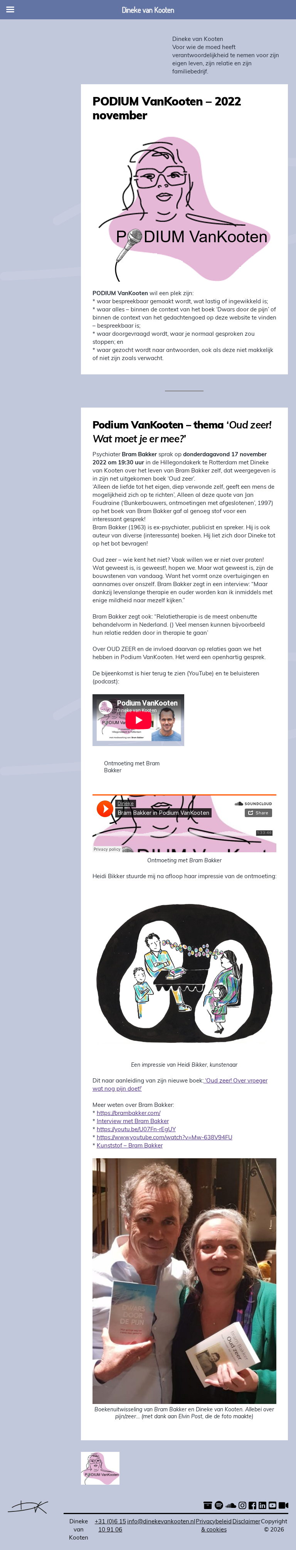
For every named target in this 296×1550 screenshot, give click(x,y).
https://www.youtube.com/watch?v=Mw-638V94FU (164, 1138)
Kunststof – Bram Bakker (130, 1146)
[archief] (208, 1506)
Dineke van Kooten (197, 39)
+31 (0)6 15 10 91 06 (110, 1526)
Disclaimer (246, 1522)
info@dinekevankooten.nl (161, 1522)
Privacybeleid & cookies (214, 1526)
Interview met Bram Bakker (133, 1122)
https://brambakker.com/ (128, 1114)
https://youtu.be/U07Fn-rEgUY (136, 1130)
